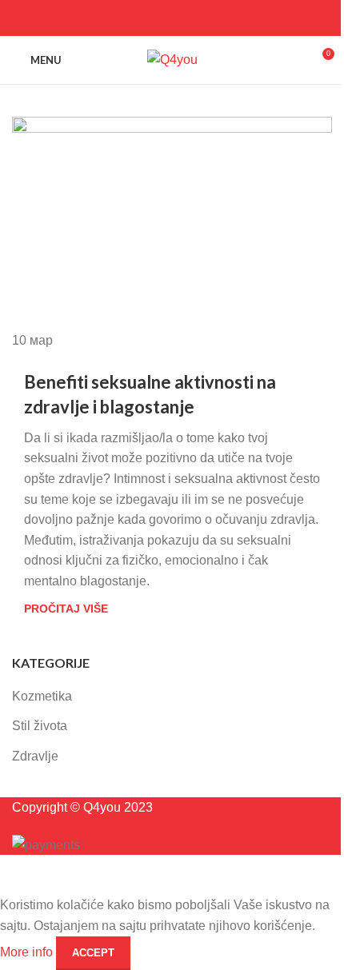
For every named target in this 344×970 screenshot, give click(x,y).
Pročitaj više (66, 608)
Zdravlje (35, 756)
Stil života (39, 725)
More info (28, 952)
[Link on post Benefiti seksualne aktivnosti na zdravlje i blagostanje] (172, 233)
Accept (93, 953)
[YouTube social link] (192, 18)
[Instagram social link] (172, 18)
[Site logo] (172, 59)
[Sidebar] (20, 875)
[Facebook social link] (152, 18)
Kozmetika (42, 696)
